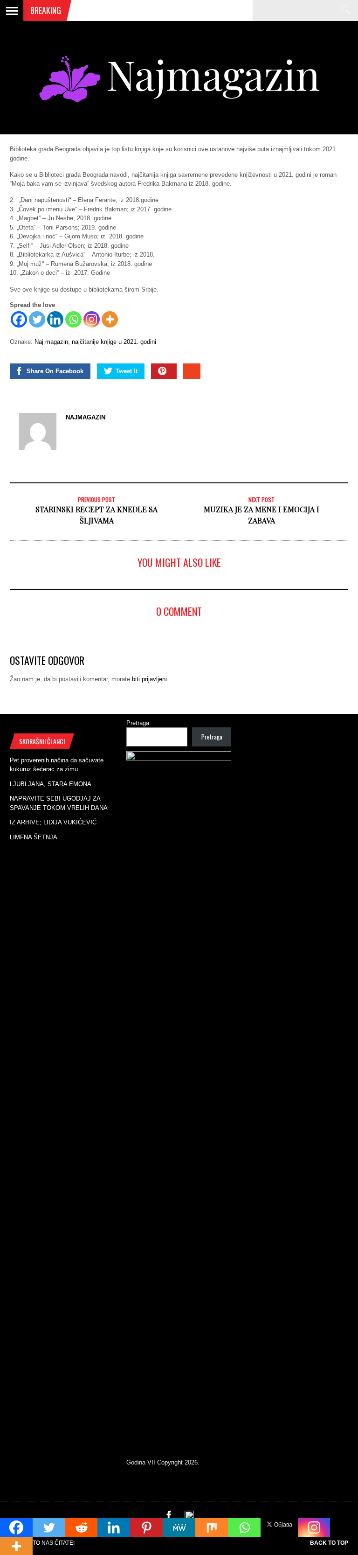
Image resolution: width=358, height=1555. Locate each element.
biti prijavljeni (149, 679)
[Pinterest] (146, 1527)
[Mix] (211, 1527)
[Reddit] (81, 1527)
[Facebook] (19, 319)
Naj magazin (51, 341)
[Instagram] (91, 319)
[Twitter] (37, 319)
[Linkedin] (55, 319)
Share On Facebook (55, 371)
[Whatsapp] (73, 319)
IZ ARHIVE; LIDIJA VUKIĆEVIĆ (53, 822)
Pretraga (137, 722)
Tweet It (127, 371)
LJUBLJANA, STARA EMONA (50, 784)
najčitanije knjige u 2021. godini (114, 341)
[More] (110, 319)
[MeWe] (179, 1527)
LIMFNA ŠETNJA (33, 837)
